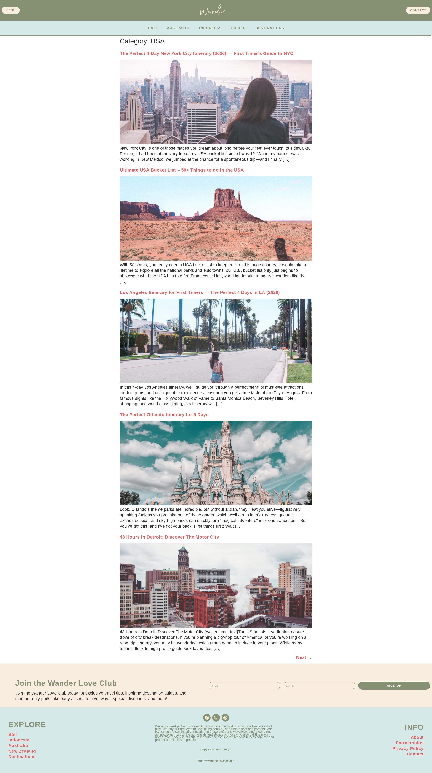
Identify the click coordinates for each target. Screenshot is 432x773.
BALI (152, 28)
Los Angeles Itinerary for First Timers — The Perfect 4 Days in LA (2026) (200, 292)
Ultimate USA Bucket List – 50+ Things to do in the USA (182, 170)
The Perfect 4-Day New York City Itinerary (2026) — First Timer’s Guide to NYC (206, 53)
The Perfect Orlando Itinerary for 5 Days (164, 414)
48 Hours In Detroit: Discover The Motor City (169, 537)
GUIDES (238, 28)
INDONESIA (210, 28)
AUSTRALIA (178, 28)
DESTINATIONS (269, 28)
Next (304, 657)
